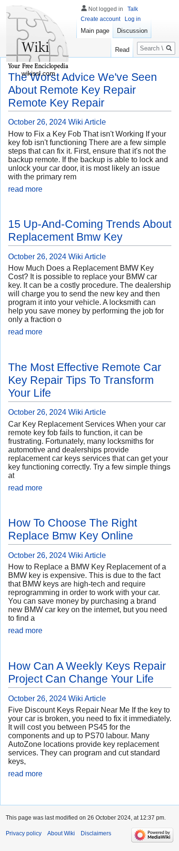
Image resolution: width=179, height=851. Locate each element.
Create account (100, 19)
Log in (133, 19)
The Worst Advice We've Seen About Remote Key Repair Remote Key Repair (82, 90)
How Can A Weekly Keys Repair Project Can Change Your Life (87, 672)
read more (25, 189)
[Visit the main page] (38, 38)
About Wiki (61, 833)
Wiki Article (87, 122)
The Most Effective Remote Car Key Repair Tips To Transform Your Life (84, 380)
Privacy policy (24, 833)
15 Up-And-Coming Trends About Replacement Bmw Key (89, 230)
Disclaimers (96, 833)
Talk (132, 9)
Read (122, 49)
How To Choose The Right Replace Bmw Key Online (72, 529)
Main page (95, 30)
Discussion (132, 30)
